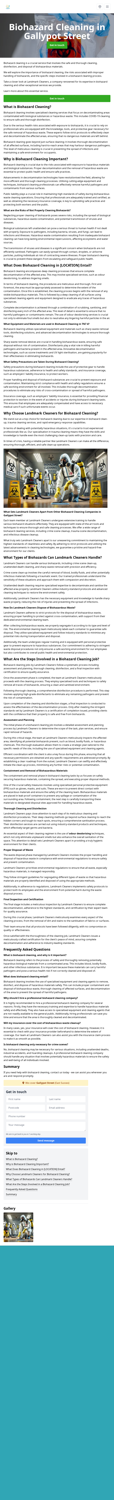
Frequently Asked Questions (22, 1189)
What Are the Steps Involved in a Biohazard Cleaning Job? (38, 1184)
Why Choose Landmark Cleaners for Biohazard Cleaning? (38, 1174)
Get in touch (57, 45)
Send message (46, 1140)
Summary (11, 1194)
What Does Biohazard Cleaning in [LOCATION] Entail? (35, 1169)
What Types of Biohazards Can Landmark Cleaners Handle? (39, 1179)
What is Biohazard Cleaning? (22, 1159)
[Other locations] (100, 7)
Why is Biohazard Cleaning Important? (27, 1164)
